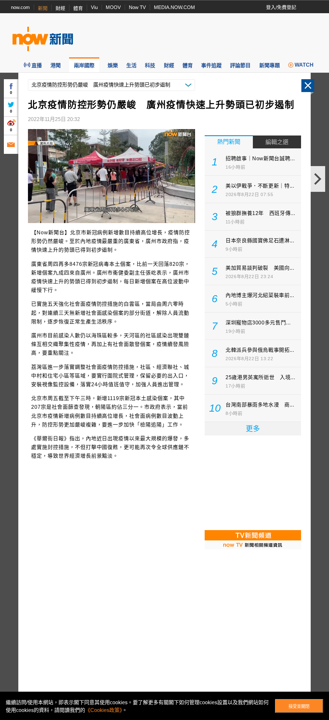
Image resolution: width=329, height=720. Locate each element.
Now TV (137, 7)
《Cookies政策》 (103, 710)
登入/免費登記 (281, 7)
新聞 (43, 8)
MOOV (113, 7)
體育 (78, 8)
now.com (20, 7)
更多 (253, 429)
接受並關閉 (299, 706)
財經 (60, 8)
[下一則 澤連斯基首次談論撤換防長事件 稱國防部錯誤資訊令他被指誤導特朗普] (318, 179)
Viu (94, 7)
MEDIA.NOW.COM (174, 7)
